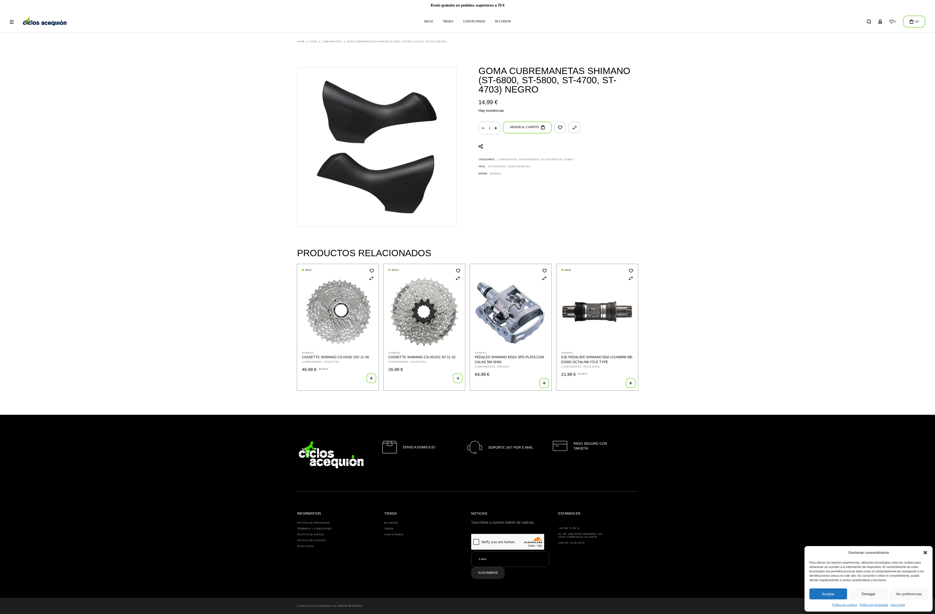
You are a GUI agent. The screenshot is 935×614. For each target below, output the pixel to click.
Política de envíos (310, 534)
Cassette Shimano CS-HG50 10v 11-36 (335, 357)
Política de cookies (844, 605)
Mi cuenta (391, 522)
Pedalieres (591, 366)
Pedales (503, 366)
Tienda (389, 528)
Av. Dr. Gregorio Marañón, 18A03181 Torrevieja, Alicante (580, 535)
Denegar (868, 594)
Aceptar (828, 594)
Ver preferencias (909, 594)
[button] (925, 552)
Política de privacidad (874, 605)
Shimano (496, 173)
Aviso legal (897, 605)
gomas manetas (519, 166)
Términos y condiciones (314, 528)
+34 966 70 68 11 (569, 528)
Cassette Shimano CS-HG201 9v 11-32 (422, 357)
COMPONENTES (507, 159)
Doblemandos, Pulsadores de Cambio (546, 159)
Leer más (458, 378)
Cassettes (332, 361)
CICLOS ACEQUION (319, 606)
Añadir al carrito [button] (371, 378)
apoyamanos (497, 166)
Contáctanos (393, 534)
